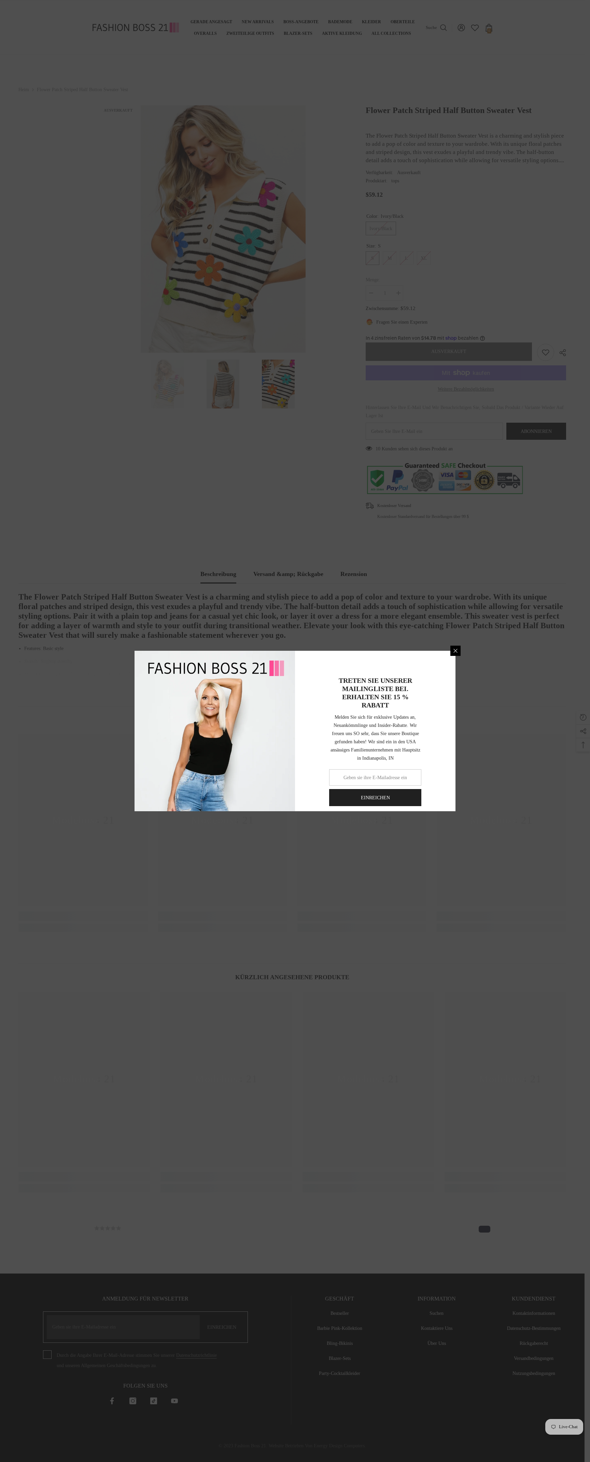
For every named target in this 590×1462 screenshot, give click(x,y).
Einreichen (375, 797)
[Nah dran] (455, 651)
